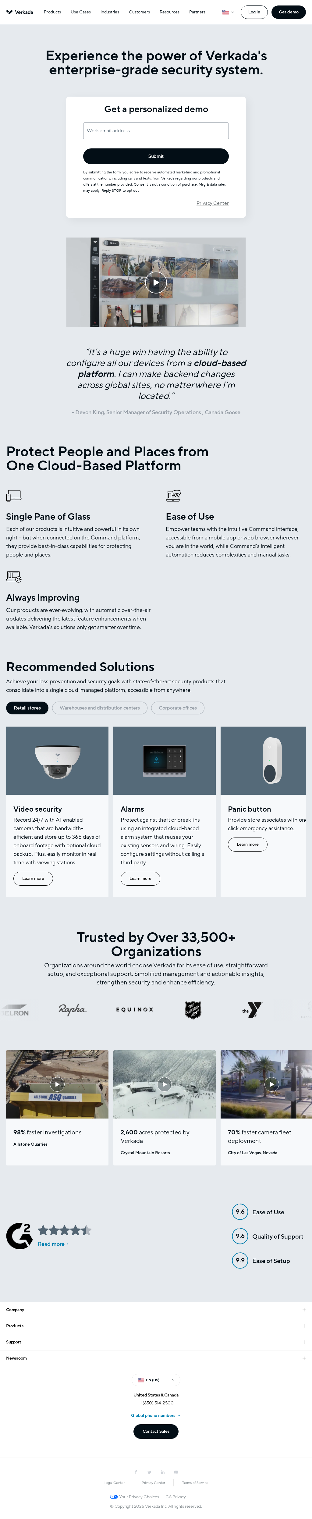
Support (13, 1342)
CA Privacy (175, 1497)
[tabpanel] (156, 812)
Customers (139, 12)
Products (52, 12)
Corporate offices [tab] (178, 708)
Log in (254, 12)
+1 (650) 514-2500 (156, 1403)
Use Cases (81, 12)
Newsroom (16, 1358)
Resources (169, 12)
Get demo (289, 12)
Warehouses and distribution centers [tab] (100, 708)
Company (15, 1310)
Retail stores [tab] (27, 708)
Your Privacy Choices (139, 1497)
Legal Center (114, 1482)
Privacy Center (213, 203)
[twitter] (149, 1472)
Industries (110, 12)
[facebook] (135, 1472)
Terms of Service (195, 1482)
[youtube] (176, 1472)
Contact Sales (156, 1431)
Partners (197, 12)
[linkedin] (162, 1472)
